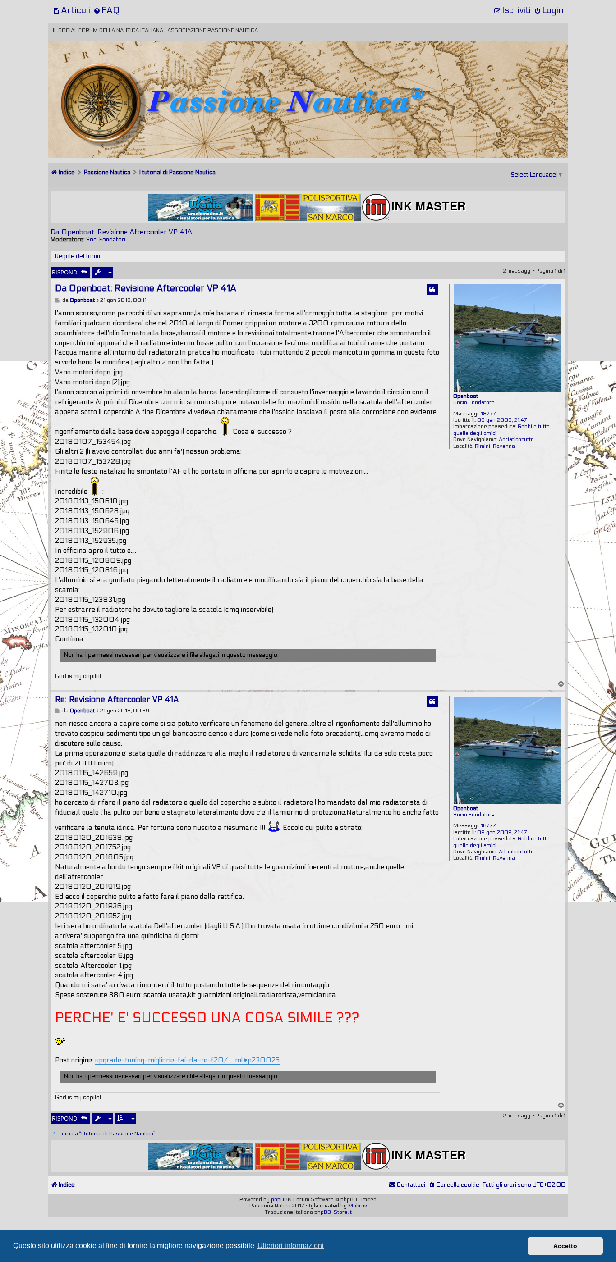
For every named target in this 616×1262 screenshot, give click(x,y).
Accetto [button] (565, 1245)
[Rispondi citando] (432, 289)
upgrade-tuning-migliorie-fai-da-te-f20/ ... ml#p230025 (187, 1060)
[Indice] (111, 71)
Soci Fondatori (105, 239)
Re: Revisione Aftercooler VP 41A (117, 699)
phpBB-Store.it (333, 1212)
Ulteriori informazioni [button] (290, 1245)
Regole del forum (78, 256)
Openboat (465, 396)
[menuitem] (71, 10)
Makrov (357, 1206)
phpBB (279, 1199)
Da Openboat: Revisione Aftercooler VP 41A (121, 232)
